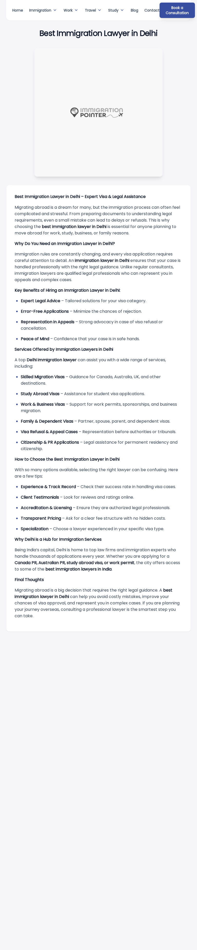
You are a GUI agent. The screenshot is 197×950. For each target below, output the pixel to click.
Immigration (43, 10)
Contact (152, 10)
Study (116, 10)
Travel (93, 10)
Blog (134, 10)
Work (71, 10)
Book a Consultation (177, 10)
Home (17, 10)
